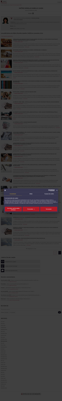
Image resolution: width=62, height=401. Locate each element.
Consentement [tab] (13, 193)
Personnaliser (30, 209)
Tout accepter (49, 209)
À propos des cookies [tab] (49, 193)
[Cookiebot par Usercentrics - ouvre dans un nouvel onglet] (49, 190)
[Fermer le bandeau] (56, 190)
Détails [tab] (31, 193)
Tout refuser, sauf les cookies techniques (13, 209)
